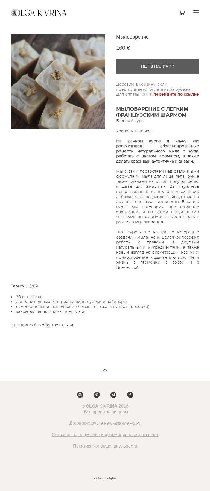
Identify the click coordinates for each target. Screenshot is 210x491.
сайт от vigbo (105, 478)
